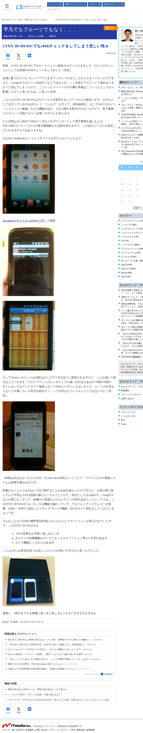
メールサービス (128, 416)
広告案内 (29, 730)
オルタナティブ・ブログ (12, 20)
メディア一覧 (8, 730)
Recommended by (92, 674)
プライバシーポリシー (131, 394)
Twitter (124, 424)
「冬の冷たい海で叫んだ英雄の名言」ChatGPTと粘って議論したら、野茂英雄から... (52, 644)
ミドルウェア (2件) (130, 237)
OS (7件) (125, 241)
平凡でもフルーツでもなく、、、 (39, 20)
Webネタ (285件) (128, 269)
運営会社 (81, 730)
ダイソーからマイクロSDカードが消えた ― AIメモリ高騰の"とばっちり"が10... (50, 649)
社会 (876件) (126, 265)
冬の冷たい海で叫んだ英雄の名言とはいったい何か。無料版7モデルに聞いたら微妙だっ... (55, 639)
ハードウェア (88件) (130, 245)
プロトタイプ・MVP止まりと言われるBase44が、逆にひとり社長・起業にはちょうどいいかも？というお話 (58, 700)
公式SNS (20, 730)
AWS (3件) (126, 277)
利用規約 (125, 390)
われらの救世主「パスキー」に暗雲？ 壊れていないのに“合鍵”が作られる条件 (50, 654)
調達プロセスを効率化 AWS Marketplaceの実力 (42, 664)
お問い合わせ (127, 398)
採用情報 (90, 730)
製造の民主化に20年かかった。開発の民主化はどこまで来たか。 (38, 689)
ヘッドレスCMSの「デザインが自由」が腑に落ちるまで (34, 694)
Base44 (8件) (126, 273)
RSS (112, 28)
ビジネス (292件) (129, 257)
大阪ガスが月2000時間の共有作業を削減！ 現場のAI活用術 (48, 669)
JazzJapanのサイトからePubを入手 (23, 220)
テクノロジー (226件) (131, 253)
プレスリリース (128, 412)
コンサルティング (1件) (132, 229)
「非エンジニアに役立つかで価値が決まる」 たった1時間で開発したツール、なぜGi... (54, 659)
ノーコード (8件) (129, 225)
